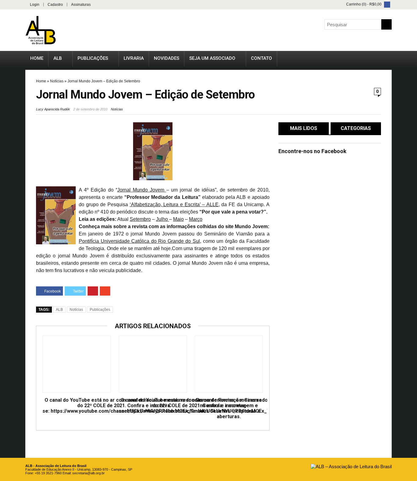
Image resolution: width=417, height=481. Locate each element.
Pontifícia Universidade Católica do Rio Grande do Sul (139, 241)
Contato (261, 58)
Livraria (134, 58)
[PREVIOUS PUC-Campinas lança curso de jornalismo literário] (6, 225)
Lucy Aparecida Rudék (53, 109)
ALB (57, 58)
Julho (162, 219)
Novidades (166, 58)
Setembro (140, 219)
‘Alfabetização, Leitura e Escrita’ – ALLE (174, 204)
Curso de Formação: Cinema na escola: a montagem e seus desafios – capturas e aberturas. (229, 408)
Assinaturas (81, 4)
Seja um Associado (212, 58)
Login (34, 4)
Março (195, 219)
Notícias (56, 81)
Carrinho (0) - (363, 4)
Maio (178, 219)
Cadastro (55, 4)
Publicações (93, 58)
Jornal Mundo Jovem (141, 189)
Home (36, 58)
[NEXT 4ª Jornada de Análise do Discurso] (411, 225)
